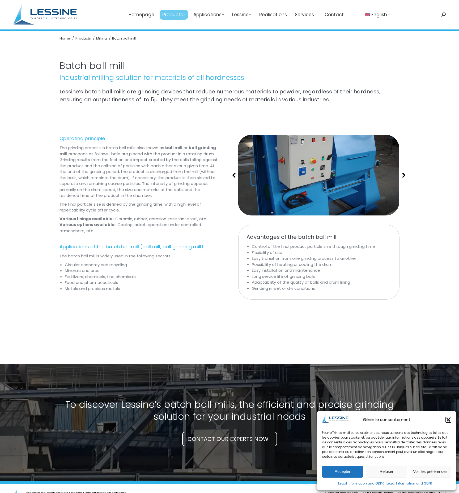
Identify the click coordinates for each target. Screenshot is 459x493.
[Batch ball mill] (318, 175)
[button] (448, 419)
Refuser (386, 471)
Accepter (342, 471)
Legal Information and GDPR (361, 483)
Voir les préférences (430, 471)
